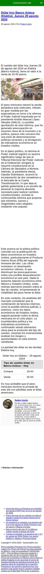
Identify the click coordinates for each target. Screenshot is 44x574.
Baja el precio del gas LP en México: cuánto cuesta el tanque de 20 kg (22, 530)
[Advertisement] (21, 44)
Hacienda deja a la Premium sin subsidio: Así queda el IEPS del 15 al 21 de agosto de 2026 (24, 511)
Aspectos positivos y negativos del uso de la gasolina (19, 554)
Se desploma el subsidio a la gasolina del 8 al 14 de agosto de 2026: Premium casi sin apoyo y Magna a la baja (24, 524)
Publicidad (15, 571)
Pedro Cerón (26, 24)
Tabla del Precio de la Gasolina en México (19, 557)
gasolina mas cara (30, 566)
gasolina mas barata (10, 569)
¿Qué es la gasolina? (19, 551)
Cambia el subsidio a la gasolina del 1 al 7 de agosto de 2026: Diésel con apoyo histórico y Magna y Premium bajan (24, 536)
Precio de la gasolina (30, 571)
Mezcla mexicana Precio (24, 9)
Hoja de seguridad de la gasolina (23, 564)
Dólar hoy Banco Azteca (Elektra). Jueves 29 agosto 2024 (20, 16)
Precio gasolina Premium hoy (14, 547)
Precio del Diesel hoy (20, 549)
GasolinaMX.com (22, 3)
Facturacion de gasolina (11, 566)
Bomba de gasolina (17, 562)
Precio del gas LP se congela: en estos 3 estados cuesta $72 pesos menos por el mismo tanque (23, 518)
